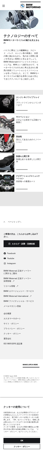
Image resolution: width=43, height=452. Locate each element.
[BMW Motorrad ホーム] (30, 6)
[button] (3, 6)
